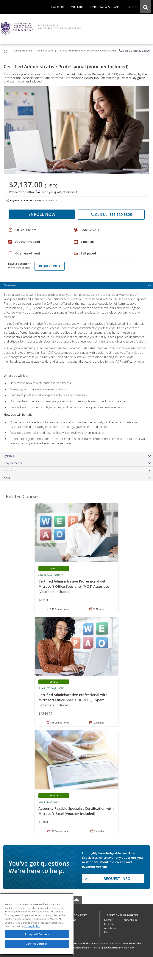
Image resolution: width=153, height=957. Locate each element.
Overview (10, 285)
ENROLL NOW (41, 214)
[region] (37, 924)
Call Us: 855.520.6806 (134, 51)
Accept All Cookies (37, 934)
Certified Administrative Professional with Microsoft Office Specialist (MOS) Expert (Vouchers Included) (72, 699)
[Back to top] (76, 914)
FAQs (7, 477)
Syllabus (9, 456)
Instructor (10, 470)
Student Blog (130, 920)
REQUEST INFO (49, 266)
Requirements (13, 463)
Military (108, 920)
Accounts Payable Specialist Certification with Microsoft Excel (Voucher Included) (76, 811)
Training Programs (22, 50)
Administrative (45, 50)
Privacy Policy (127, 947)
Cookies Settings (37, 943)
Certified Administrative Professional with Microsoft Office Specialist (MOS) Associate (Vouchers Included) (73, 586)
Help (107, 932)
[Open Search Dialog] (145, 6)
